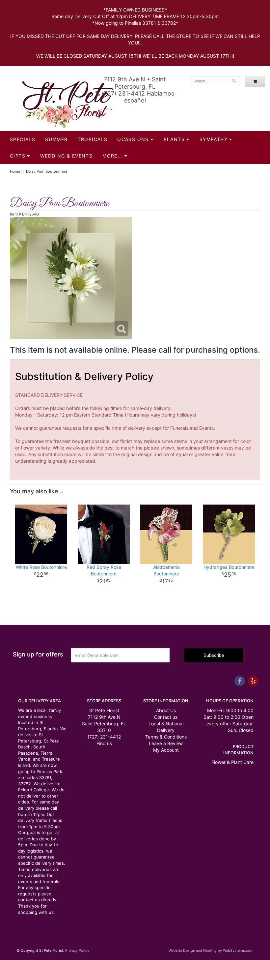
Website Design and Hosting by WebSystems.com (211, 950)
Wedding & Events (66, 156)
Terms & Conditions (166, 737)
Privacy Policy (77, 950)
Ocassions (133, 139)
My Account (166, 750)
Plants (174, 139)
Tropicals (93, 139)
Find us (104, 743)
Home (15, 171)
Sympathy (214, 139)
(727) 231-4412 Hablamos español (137, 97)
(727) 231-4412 (104, 737)
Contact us (165, 717)
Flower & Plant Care (232, 762)
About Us (166, 710)
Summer (56, 139)
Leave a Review (166, 743)
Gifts (17, 156)
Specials (22, 139)
